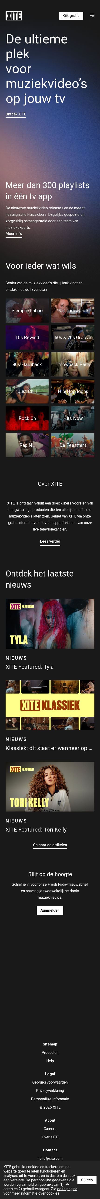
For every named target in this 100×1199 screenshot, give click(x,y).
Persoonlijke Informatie (50, 1099)
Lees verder (50, 541)
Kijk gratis (71, 15)
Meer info (14, 233)
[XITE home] (14, 15)
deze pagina (67, 1189)
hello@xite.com (50, 1158)
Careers (50, 1129)
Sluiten (87, 1180)
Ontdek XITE (16, 114)
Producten (50, 1052)
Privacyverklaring (50, 1090)
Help (50, 1061)
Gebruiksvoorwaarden (50, 1082)
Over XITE (50, 1137)
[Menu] (91, 16)
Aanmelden (50, 910)
